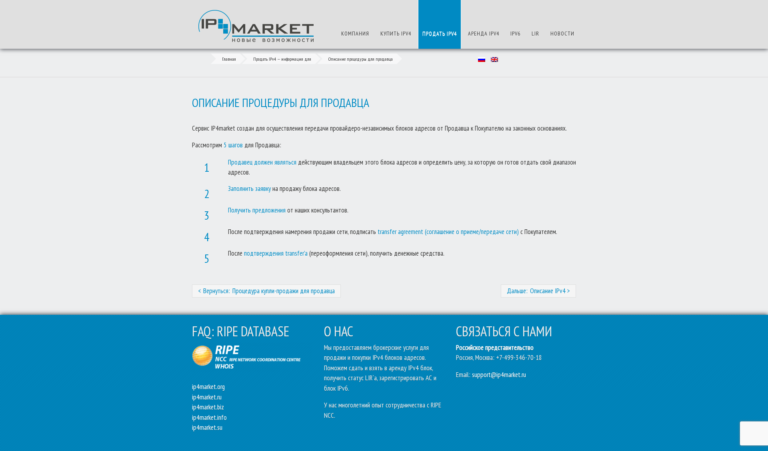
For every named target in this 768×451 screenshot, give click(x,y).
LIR (535, 33)
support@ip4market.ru (499, 374)
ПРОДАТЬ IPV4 (439, 33)
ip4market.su (207, 427)
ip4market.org (208, 386)
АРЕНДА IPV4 (483, 33)
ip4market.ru (207, 397)
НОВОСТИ (562, 33)
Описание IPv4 (548, 290)
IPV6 (515, 33)
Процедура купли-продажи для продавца (283, 290)
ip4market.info (209, 417)
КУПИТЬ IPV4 (395, 33)
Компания (355, 33)
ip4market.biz (208, 407)
